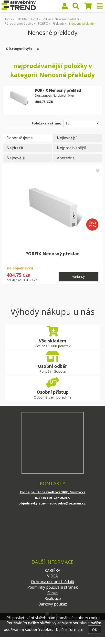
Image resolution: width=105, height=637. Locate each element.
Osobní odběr (52, 366)
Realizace (52, 598)
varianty (78, 276)
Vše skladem (52, 341)
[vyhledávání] (76, 7)
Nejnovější (16, 158)
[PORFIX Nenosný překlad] (18, 100)
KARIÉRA (52, 570)
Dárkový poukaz (52, 604)
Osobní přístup (53, 392)
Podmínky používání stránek (52, 587)
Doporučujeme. (20, 138)
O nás (52, 593)
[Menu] (99, 6)
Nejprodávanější (71, 148)
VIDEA (52, 576)
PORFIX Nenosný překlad (58, 90)
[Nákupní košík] (88, 7)
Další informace (69, 629)
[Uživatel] (64, 7)
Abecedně (66, 158)
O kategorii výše (19, 48)
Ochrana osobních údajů (52, 581)
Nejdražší (15, 148)
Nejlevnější (66, 138)
